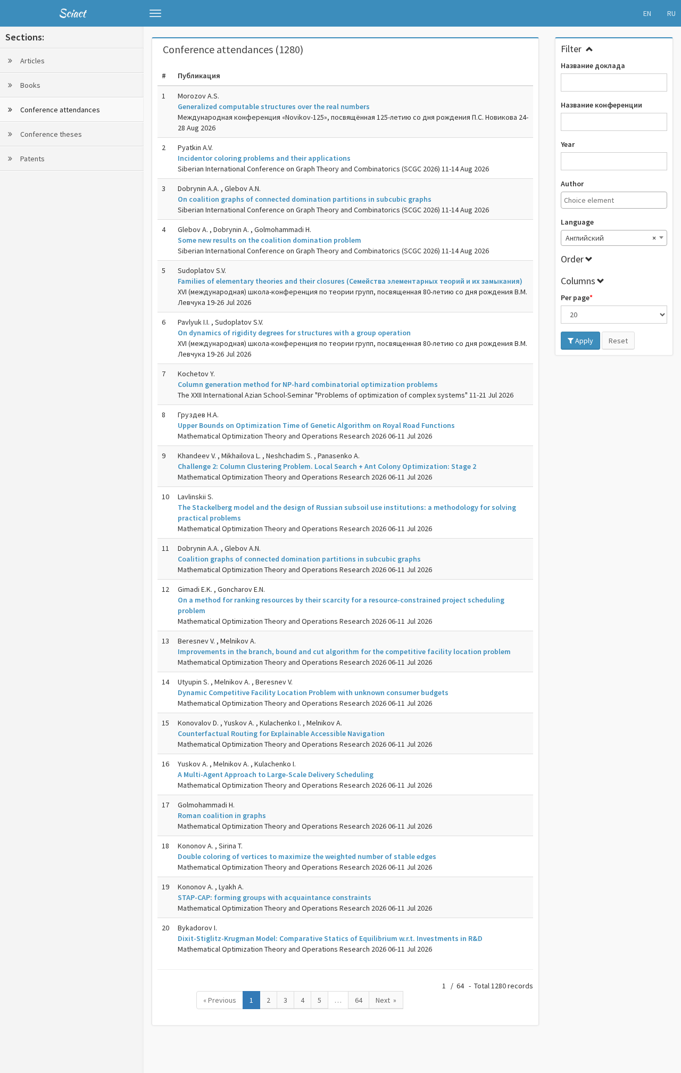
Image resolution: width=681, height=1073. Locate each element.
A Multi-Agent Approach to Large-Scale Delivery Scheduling (275, 774)
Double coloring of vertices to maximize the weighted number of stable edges (307, 856)
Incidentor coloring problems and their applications (264, 158)
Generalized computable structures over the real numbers (274, 106)
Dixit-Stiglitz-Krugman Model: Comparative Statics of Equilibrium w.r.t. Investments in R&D (330, 938)
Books (29, 85)
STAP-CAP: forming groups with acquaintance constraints (274, 897)
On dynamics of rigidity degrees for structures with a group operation (294, 332)
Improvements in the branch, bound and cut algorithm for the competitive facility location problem (344, 651)
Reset (618, 340)
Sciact (72, 13)
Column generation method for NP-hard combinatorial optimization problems (308, 384)
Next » (386, 1000)
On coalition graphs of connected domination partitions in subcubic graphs (304, 199)
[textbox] (617, 200)
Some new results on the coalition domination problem (269, 240)
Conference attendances (59, 109)
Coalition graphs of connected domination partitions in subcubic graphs (299, 559)
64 (358, 1000)
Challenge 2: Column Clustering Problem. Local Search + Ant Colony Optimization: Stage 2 (327, 466)
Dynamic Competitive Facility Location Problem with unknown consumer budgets (313, 692)
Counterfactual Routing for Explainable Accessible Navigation (281, 733)
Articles (32, 60)
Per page (575, 297)
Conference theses (50, 134)
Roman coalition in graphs (222, 815)
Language (577, 222)
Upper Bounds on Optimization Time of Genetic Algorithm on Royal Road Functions (316, 425)
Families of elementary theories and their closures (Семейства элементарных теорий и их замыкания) (350, 281)
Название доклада (593, 65)
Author (572, 183)
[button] (155, 13)
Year (568, 144)
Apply (583, 340)
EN (647, 13)
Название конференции (601, 105)
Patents (32, 158)
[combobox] (614, 200)
